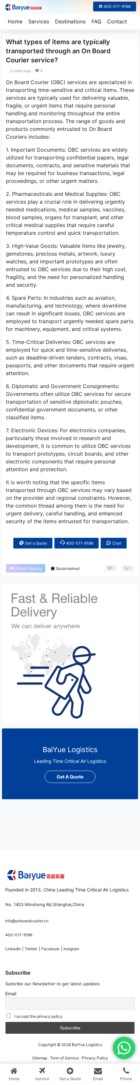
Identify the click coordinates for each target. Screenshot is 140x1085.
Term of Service (64, 1057)
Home (15, 21)
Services (38, 21)
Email (10, 993)
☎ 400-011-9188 (115, 6)
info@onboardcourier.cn (27, 920)
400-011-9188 (79, 543)
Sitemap (39, 1057)
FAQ (96, 21)
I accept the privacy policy (38, 1016)
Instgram (71, 948)
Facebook (50, 948)
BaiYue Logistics (86, 1044)
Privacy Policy (95, 1057)
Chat (116, 543)
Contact (117, 21)
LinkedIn (13, 948)
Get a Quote (35, 543)
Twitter (31, 948)
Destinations (70, 21)
